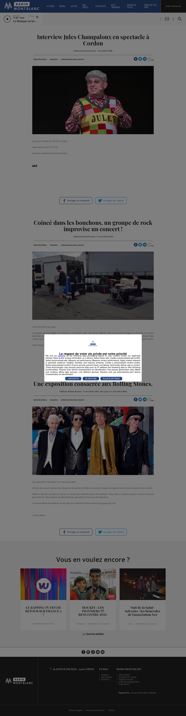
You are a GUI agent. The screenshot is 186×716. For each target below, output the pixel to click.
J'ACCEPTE (73, 378)
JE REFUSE (91, 378)
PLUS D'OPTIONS (111, 378)
